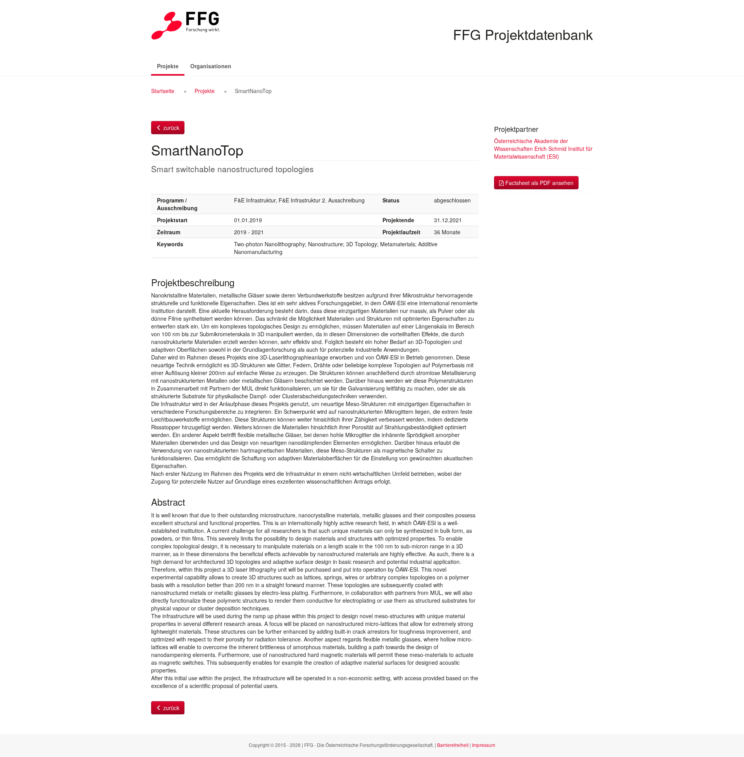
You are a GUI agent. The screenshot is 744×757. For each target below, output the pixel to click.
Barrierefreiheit (452, 744)
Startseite (162, 91)
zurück (170, 127)
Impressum (483, 744)
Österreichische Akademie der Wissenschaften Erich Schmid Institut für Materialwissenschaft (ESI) (543, 148)
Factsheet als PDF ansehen (539, 183)
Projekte (170, 66)
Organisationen (210, 66)
